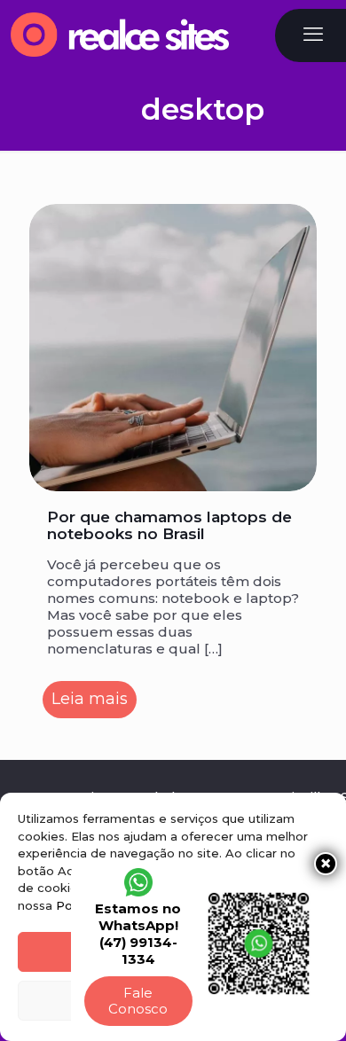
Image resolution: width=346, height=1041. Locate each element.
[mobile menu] (313, 35)
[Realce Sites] (120, 33)
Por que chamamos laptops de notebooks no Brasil (169, 525)
